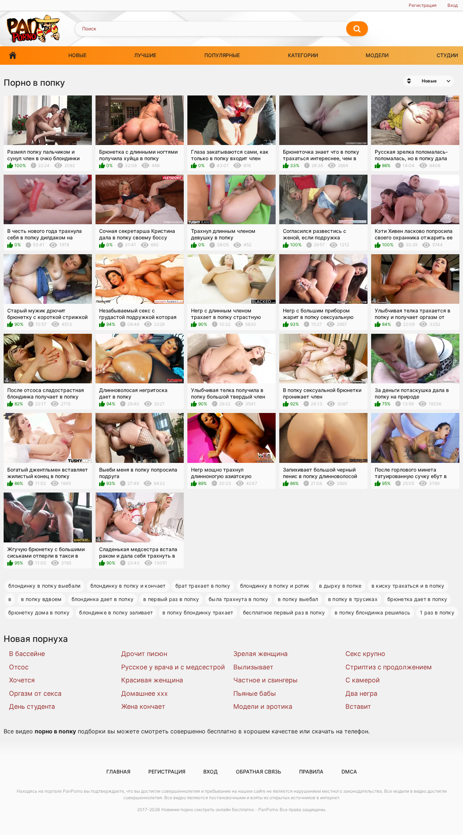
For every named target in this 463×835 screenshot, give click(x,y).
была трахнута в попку (238, 599)
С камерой (362, 680)
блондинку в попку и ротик (275, 586)
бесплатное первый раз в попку (284, 612)
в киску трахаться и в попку (408, 586)
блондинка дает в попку (103, 599)
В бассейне (27, 653)
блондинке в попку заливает (116, 612)
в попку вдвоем (41, 599)
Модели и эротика (262, 706)
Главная (13, 55)
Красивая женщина (152, 680)
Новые (77, 55)
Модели (377, 55)
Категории (303, 55)
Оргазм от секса (35, 693)
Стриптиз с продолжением (388, 667)
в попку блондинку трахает (197, 612)
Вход (452, 5)
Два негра (361, 693)
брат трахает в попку (202, 586)
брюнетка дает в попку (417, 599)
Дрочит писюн (144, 653)
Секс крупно (365, 653)
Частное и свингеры (265, 680)
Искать (357, 29)
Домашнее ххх (144, 693)
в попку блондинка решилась (372, 612)
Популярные (222, 55)
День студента (32, 706)
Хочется (22, 680)
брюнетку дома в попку (38, 612)
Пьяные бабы (254, 693)
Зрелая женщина (260, 653)
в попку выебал (298, 599)
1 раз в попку (437, 612)
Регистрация (423, 5)
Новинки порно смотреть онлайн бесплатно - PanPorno (219, 809)
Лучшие (145, 55)
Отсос (19, 667)
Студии (447, 55)
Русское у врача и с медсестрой (172, 667)
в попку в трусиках (353, 599)
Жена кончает (143, 706)
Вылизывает (253, 667)
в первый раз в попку (171, 599)
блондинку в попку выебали (44, 586)
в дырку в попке (340, 586)
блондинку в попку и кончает (128, 586)
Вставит (358, 706)
